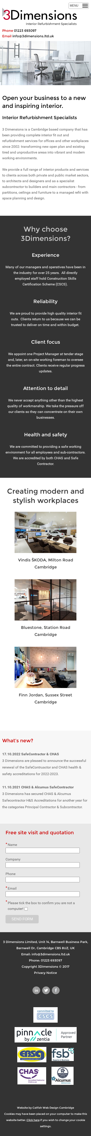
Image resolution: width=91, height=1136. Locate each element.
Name (12, 845)
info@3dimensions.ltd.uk (33, 36)
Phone (10, 874)
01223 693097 (25, 30)
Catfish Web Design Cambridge (53, 1107)
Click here (33, 1120)
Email (12, 888)
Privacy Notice (45, 973)
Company (13, 859)
